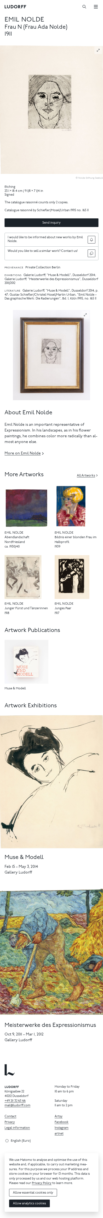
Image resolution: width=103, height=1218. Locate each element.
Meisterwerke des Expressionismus (50, 1025)
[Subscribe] (91, 240)
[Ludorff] (15, 6)
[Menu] (96, 6)
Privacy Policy (42, 1183)
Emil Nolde (24, 20)
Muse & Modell (15, 688)
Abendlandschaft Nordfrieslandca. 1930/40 (17, 542)
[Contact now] (91, 253)
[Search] (84, 6)
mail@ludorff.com (17, 1105)
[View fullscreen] (98, 50)
